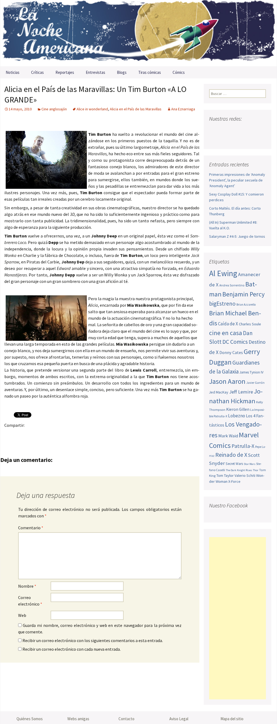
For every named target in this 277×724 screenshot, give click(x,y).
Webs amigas (78, 718)
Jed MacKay (218, 392)
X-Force (234, 481)
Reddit (84, 434)
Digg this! (105, 434)
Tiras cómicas (149, 72)
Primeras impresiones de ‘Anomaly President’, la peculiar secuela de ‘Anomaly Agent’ (237, 180)
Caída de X (228, 324)
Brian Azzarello (246, 304)
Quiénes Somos (30, 718)
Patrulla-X (243, 445)
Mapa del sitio (231, 718)
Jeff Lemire (241, 392)
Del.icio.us (115, 434)
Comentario (30, 527)
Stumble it (94, 434)
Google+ (31, 434)
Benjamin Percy (243, 294)
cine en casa (225, 333)
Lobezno (236, 416)
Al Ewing (223, 273)
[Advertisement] (237, 618)
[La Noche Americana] (138, 33)
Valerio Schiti (245, 475)
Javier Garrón (255, 383)
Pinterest (42, 434)
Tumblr (52, 434)
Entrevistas (95, 72)
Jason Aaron (227, 381)
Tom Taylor (225, 475)
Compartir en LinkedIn (73, 434)
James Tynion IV (251, 372)
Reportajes (64, 72)
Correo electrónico (30, 601)
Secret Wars (234, 463)
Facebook (10, 434)
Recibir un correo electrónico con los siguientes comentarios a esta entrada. (92, 640)
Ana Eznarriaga (183, 109)
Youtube (234, 129)
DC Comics (235, 341)
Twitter (20, 434)
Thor (255, 470)
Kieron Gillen (237, 409)
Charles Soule (250, 324)
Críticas (37, 72)
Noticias (12, 72)
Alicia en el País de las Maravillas (135, 109)
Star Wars (249, 464)
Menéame (63, 434)
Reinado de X (231, 454)
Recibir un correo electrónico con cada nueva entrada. (71, 649)
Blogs (122, 72)
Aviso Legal (178, 718)
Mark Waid (228, 436)
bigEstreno (222, 303)
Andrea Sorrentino (232, 285)
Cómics (179, 72)
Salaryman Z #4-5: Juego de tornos (237, 236)
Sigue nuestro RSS (214, 139)
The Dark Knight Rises (239, 470)
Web (22, 615)
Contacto (126, 718)
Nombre (27, 586)
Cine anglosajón (54, 109)
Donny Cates (231, 352)
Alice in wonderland (92, 109)
